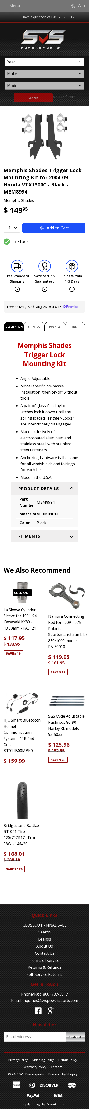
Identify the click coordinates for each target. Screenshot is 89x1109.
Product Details (38, 488)
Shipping (34, 326)
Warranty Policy (35, 1067)
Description (14, 326)
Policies (54, 326)
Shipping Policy (43, 1060)
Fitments (29, 536)
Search (33, 98)
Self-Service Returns (44, 974)
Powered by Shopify (63, 1074)
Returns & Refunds (44, 967)
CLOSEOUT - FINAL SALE (44, 925)
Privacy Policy (18, 1060)
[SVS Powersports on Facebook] (38, 1012)
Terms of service (44, 960)
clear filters (64, 96)
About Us (44, 946)
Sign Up (75, 1036)
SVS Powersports (31, 1074)
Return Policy (67, 1060)
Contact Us (44, 953)
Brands (44, 939)
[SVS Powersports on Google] (51, 1012)
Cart (81, 5)
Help (75, 326)
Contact (56, 1067)
